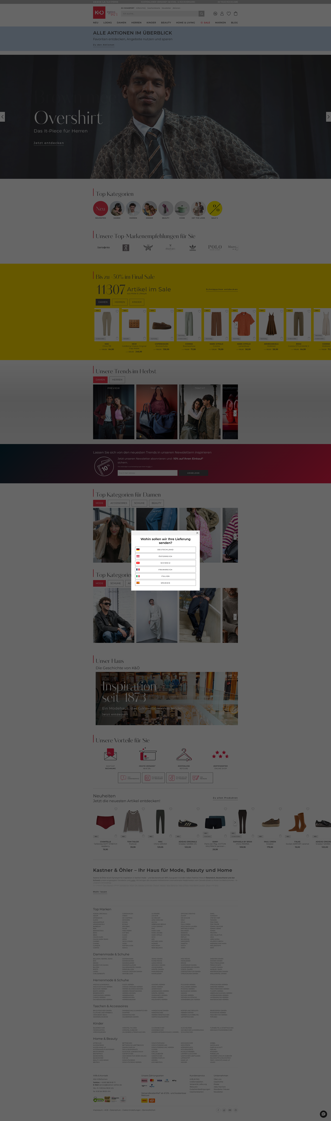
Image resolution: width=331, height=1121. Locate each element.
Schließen (197, 532)
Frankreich (165, 570)
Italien (165, 576)
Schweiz (166, 563)
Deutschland (165, 550)
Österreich (165, 556)
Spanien (165, 583)
